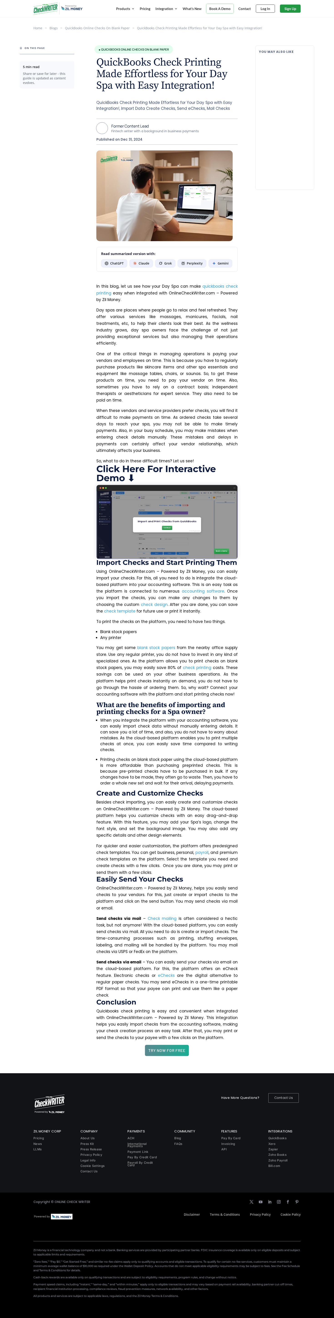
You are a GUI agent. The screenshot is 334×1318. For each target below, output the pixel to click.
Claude (144, 263)
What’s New (192, 9)
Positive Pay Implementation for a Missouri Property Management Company (283, 111)
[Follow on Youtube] (260, 1201)
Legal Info (88, 1160)
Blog (177, 1138)
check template (119, 611)
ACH (131, 1138)
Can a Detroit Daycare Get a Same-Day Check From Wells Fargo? (283, 156)
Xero (271, 1144)
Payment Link (138, 1152)
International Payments (137, 1145)
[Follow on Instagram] (278, 1201)
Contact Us (283, 1097)
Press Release (91, 1149)
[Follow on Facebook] (288, 1201)
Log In (265, 9)
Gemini (223, 263)
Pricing (145, 9)
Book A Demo (220, 9)
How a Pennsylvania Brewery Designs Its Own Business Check (283, 66)
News (37, 1144)
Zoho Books (277, 1154)
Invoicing (228, 1144)
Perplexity (195, 263)
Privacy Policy (91, 1154)
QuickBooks (277, 1138)
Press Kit (87, 1144)
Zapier (273, 1149)
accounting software (203, 591)
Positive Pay (287, 123)
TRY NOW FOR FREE (166, 1050)
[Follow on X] (251, 1201)
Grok (168, 263)
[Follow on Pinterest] (297, 1201)
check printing (197, 667)
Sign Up (290, 9)
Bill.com (274, 1166)
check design (154, 604)
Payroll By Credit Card (140, 1164)
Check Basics (288, 78)
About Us (87, 1138)
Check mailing (162, 918)
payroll (202, 852)
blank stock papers (156, 647)
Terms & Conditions (225, 1214)
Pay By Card (230, 1138)
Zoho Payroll (278, 1160)
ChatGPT (117, 263)
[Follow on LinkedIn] (269, 1201)
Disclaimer (192, 1214)
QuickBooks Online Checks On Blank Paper (97, 28)
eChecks (166, 975)
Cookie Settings (92, 1166)
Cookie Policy (291, 1214)
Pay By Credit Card (142, 1157)
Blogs (54, 28)
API (224, 1149)
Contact (244, 9)
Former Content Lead (130, 126)
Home (37, 28)
